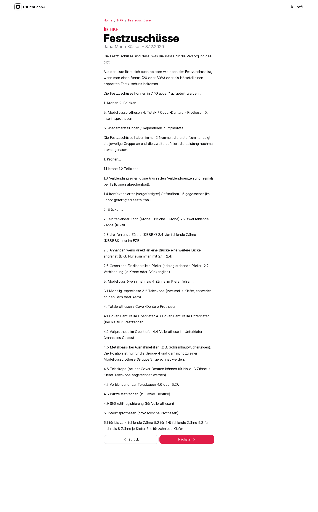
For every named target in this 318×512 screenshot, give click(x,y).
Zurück (133, 439)
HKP (120, 20)
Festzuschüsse (139, 20)
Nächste (184, 439)
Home (108, 20)
